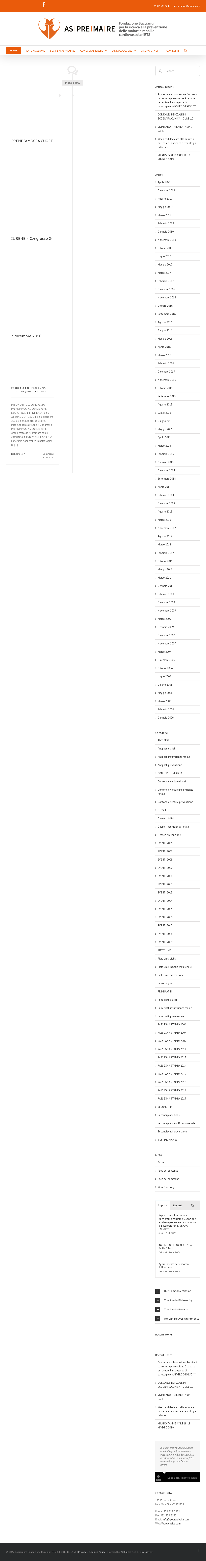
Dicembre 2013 (166, 503)
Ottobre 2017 (165, 248)
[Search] (185, 50)
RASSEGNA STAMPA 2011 (172, 1049)
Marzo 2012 (164, 544)
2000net (125, 1551)
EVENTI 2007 (165, 851)
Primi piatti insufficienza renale (175, 1008)
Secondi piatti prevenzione (172, 1131)
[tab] (177, 1291)
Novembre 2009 (167, 610)
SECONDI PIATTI (167, 1107)
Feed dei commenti (168, 1179)
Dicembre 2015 (166, 371)
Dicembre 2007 (166, 635)
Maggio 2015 (165, 429)
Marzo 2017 (164, 273)
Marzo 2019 (164, 215)
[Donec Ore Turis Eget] (155, 1342)
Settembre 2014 (167, 478)
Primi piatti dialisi (167, 1000)
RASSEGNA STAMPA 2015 (172, 1074)
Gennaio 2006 (166, 717)
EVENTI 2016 (39, 391)
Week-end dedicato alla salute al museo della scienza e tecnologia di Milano (177, 143)
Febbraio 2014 (166, 495)
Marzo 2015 (164, 445)
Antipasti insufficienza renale (174, 757)
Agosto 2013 (165, 511)
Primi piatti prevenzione (171, 1016)
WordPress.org (166, 1187)
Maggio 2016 (165, 338)
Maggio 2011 (165, 569)
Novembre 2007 (167, 643)
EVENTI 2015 (165, 909)
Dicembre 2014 (166, 470)
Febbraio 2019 (166, 223)
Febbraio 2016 (166, 363)
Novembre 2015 (167, 380)
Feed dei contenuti (168, 1170)
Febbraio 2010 (166, 594)
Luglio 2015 (164, 412)
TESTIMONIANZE (167, 1139)
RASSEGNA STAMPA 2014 (172, 1065)
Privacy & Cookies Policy (92, 1551)
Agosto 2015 (165, 404)
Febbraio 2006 (166, 709)
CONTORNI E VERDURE (170, 773)
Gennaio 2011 (166, 586)
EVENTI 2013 (165, 892)
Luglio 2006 (164, 676)
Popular (163, 1205)
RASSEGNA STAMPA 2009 (172, 1041)
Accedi (161, 1162)
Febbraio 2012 (166, 553)
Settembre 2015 (167, 396)
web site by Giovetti (142, 1551)
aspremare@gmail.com (186, 5)
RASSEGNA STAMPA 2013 (172, 1057)
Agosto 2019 (165, 198)
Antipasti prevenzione (170, 765)
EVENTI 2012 (165, 884)
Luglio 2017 (164, 256)
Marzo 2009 (164, 619)
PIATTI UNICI (165, 950)
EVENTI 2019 (165, 942)
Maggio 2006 (165, 693)
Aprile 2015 (164, 437)
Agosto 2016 (165, 322)
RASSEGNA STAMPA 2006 (172, 1024)
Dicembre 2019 (166, 190)
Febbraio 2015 (166, 454)
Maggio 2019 (165, 207)
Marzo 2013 (164, 520)
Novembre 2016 (167, 297)
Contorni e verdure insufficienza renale (175, 791)
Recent (177, 1205)
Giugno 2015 (165, 421)
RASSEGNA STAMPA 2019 (172, 1098)
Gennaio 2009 (166, 627)
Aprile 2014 (164, 487)
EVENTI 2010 (165, 868)
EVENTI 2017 (165, 925)
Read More (17, 453)
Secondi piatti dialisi (169, 1115)
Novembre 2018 (167, 240)
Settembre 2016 (167, 314)
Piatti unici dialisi (167, 958)
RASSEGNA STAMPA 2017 (172, 1090)
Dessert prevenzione (169, 835)
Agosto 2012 (165, 536)
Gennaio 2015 (166, 462)
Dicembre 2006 (166, 660)
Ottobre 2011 (165, 561)
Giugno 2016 (165, 330)
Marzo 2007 (164, 651)
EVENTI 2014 (165, 901)
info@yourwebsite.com (176, 1519)
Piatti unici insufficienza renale (175, 967)
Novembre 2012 (167, 528)
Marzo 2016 (164, 355)
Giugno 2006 (165, 684)
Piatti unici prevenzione (171, 975)
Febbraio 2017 (166, 281)
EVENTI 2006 (165, 843)
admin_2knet (21, 387)
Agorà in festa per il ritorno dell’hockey (174, 1265)
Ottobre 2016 (165, 305)
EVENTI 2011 (165, 876)
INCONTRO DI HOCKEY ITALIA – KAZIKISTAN (176, 1246)
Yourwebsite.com (171, 1523)
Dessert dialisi (166, 818)
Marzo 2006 (164, 701)
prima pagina (165, 983)
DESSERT (163, 810)
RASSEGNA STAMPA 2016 (172, 1082)
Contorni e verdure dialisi (172, 781)
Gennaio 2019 (166, 231)
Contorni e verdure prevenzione (175, 802)
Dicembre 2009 (166, 602)
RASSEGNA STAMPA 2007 (172, 1032)
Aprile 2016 (164, 347)
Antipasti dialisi (166, 748)
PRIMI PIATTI (165, 991)
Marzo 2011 (164, 577)
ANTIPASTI (164, 740)
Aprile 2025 (164, 182)
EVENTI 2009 (165, 859)
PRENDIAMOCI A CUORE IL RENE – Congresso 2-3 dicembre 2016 (32, 238)
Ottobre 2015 (165, 388)
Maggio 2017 (165, 264)
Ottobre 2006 (165, 668)
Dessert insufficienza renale (173, 826)
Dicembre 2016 (166, 289)
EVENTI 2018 (165, 934)
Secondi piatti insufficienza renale (177, 1123)
